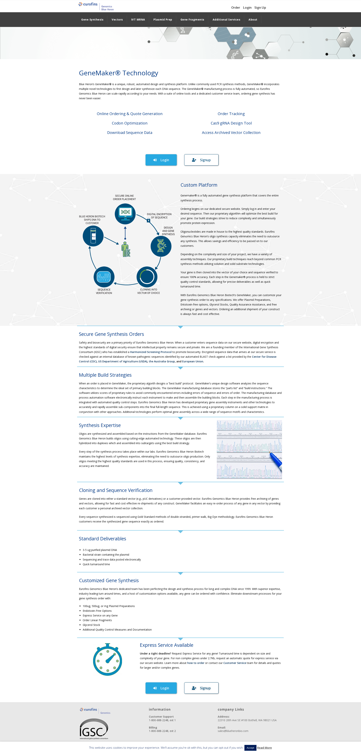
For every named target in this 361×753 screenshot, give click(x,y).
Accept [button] (250, 747)
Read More (264, 747)
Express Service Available (166, 645)
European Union (192, 361)
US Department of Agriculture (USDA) (122, 361)
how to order (196, 663)
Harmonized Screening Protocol (151, 352)
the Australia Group (162, 361)
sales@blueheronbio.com (233, 731)
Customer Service (234, 663)
